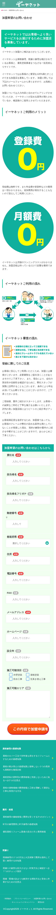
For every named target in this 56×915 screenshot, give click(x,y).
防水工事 (18, 679)
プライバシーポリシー (22, 898)
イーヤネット (26, 909)
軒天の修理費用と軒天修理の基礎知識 (20, 824)
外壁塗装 (18, 675)
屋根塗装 (34, 675)
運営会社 (41, 902)
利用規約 (8, 898)
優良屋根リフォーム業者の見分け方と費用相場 (24, 832)
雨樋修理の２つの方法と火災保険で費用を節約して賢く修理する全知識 (26, 859)
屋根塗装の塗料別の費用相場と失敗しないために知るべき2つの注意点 (26, 779)
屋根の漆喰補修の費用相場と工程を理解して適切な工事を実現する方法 (26, 789)
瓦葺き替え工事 (38, 679)
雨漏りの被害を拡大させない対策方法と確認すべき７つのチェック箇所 (26, 870)
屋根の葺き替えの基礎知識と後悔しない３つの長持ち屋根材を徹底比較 (26, 768)
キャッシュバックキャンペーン (23, 902)
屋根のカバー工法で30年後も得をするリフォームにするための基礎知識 (26, 757)
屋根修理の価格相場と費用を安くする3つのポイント (27, 817)
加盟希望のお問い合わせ (43, 898)
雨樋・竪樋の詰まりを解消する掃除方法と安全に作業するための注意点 (26, 880)
